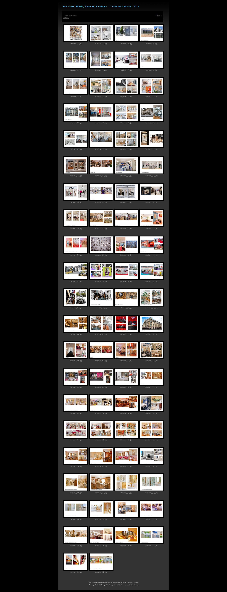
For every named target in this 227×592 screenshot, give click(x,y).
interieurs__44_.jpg (151, 308)
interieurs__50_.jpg (101, 360)
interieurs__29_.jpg (76, 228)
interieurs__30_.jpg (101, 228)
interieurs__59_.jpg (126, 413)
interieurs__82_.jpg (101, 572)
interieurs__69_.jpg (76, 493)
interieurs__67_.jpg (126, 466)
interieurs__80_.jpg (151, 545)
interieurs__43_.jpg (126, 308)
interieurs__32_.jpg (151, 228)
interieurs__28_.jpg (151, 202)
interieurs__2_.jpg (101, 43)
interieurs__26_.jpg (101, 202)
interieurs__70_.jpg (101, 493)
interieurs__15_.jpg (126, 123)
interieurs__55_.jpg (126, 387)
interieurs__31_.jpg (126, 228)
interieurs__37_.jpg (76, 281)
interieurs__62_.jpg (101, 440)
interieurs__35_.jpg (126, 255)
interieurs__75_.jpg (126, 519)
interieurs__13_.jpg (76, 123)
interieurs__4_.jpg (151, 43)
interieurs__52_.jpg (151, 360)
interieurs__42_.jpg (101, 308)
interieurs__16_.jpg (151, 123)
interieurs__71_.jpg (126, 493)
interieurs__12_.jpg (151, 96)
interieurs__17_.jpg (76, 149)
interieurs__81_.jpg (76, 572)
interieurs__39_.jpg (126, 281)
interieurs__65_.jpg (76, 466)
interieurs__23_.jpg (126, 176)
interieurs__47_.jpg (126, 334)
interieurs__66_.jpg (101, 466)
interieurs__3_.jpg (126, 43)
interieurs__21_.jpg (76, 176)
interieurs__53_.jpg (76, 387)
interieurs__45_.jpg (76, 334)
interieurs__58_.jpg (101, 413)
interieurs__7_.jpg (126, 70)
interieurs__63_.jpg (126, 440)
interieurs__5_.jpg (75, 70)
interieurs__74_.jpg (101, 519)
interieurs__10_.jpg (101, 96)
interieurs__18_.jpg (101, 149)
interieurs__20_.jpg (151, 149)
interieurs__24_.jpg (151, 176)
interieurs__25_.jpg (76, 202)
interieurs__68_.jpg (151, 466)
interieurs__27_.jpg (126, 202)
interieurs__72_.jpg (151, 493)
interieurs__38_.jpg (101, 281)
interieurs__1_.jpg (75, 43)
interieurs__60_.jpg (151, 413)
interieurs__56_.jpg (151, 387)
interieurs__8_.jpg (151, 70)
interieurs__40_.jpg (151, 281)
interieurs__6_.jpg (101, 70)
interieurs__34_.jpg (101, 255)
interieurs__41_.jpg (76, 308)
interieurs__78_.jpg (101, 545)
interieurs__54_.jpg (101, 387)
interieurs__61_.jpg (76, 440)
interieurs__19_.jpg (126, 149)
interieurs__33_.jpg (76, 255)
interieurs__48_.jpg (151, 334)
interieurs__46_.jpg (101, 334)
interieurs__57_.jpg (76, 413)
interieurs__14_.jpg (101, 123)
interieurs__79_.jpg (126, 545)
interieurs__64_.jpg (151, 440)
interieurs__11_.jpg (126, 96)
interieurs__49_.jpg (76, 360)
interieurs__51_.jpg (126, 360)
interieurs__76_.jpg (151, 519)
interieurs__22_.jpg (101, 176)
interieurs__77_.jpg (76, 545)
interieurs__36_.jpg (151, 255)
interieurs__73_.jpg (76, 519)
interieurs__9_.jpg (75, 96)
